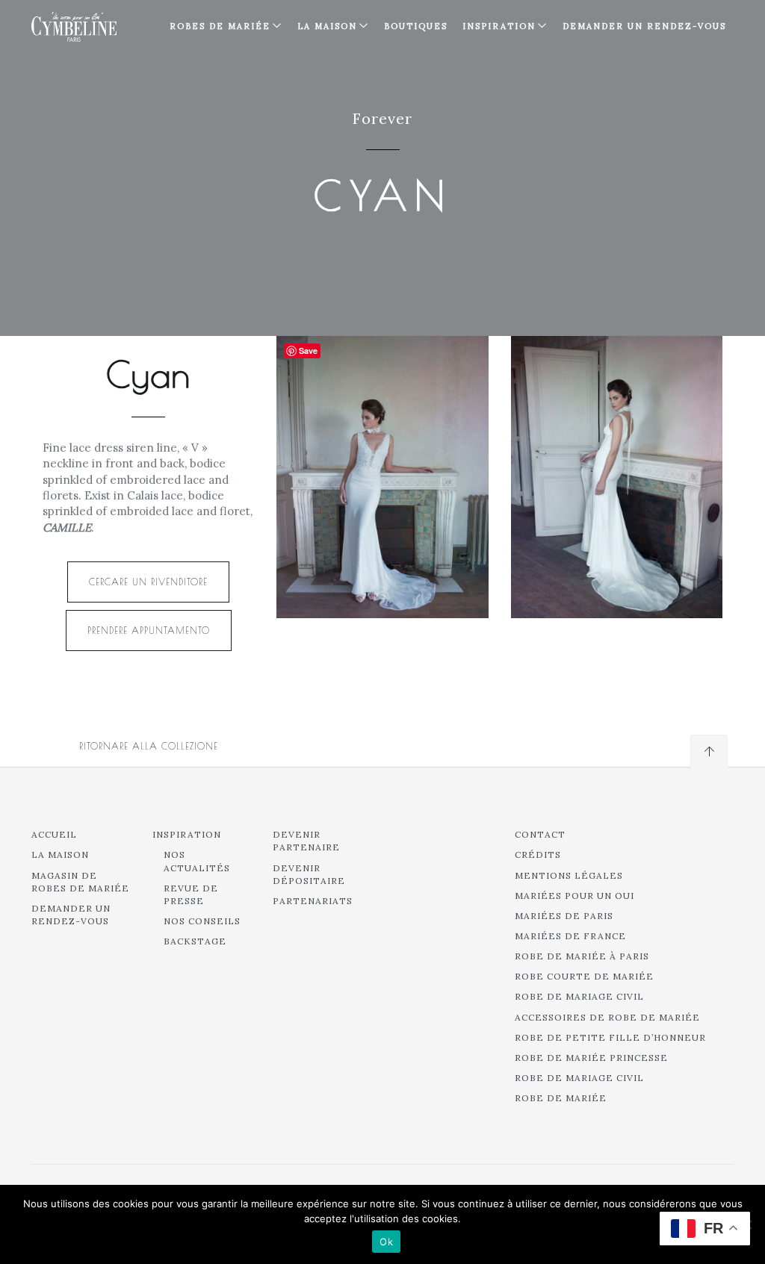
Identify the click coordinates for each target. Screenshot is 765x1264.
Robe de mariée (561, 1097)
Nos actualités (197, 861)
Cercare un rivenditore (148, 581)
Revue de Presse (191, 894)
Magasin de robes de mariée (80, 882)
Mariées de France (570, 935)
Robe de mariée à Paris (582, 956)
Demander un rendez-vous (644, 26)
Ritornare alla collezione (148, 746)
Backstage (195, 941)
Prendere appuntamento (148, 630)
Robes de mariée (220, 26)
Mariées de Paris (564, 915)
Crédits (538, 854)
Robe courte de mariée (584, 976)
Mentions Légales (569, 875)
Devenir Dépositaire (309, 874)
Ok (386, 1242)
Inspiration (186, 834)
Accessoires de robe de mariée (607, 1017)
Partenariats (313, 900)
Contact (540, 834)
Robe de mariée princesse (591, 1057)
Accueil (54, 834)
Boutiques (415, 26)
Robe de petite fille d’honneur (610, 1037)
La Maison (327, 26)
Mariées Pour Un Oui (574, 895)
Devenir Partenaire (306, 841)
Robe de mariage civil (579, 996)
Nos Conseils (202, 921)
